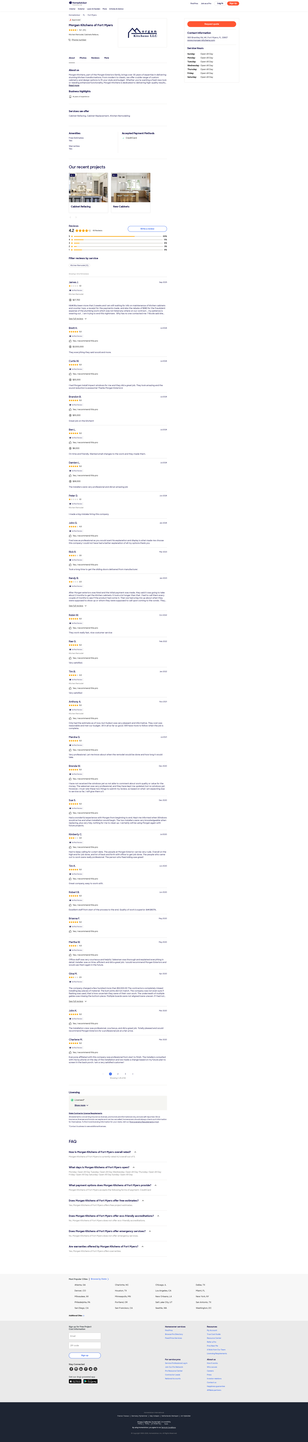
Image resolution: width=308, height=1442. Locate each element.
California (147, 1423)
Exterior (81, 9)
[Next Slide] (76, 217)
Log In (220, 3)
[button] (88, 192)
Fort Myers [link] (92, 15)
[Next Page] (132, 1073)
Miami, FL (200, 1290)
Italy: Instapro (154, 1416)
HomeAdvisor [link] (74, 15)
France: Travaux (123, 1416)
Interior (72, 9)
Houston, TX (121, 1290)
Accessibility (166, 1423)
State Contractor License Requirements (85, 1113)
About (72, 58)
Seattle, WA (161, 1308)
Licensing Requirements (217, 1353)
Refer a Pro (211, 1342)
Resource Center (214, 1338)
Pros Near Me (212, 1346)
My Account (212, 1330)
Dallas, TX (200, 1285)
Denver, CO (80, 1290)
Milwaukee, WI (82, 1296)
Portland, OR (121, 1302)
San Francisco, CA (124, 1308)
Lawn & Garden (93, 9)
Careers (210, 1371)
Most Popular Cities (78, 1279)
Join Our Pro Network (174, 1367)
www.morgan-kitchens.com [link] (201, 40)
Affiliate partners (214, 1390)
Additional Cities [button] (75, 1315)
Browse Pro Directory (174, 1334)
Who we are (212, 1367)
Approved (76, 20)
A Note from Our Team (216, 1350)
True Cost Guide (214, 1334)
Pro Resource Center (174, 1371)
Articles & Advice (116, 9)
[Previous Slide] (70, 217)
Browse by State (99, 1279)
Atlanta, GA (80, 1285)
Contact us (211, 1382)
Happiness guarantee (216, 1386)
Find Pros (169, 1330)
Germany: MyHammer (139, 1416)
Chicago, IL (160, 1285)
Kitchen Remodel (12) (79, 265)
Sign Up (233, 3)
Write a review (147, 229)
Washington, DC (204, 1308)
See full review (76, 318)
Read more (74, 85)
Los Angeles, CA (163, 1290)
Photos (83, 58)
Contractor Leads (172, 1375)
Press (209, 1375)
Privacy (140, 1423)
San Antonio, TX (203, 1302)
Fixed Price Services (173, 1338)
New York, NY (202, 1296)
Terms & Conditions (168, 1428)
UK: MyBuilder (186, 1416)
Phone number (79, 40)
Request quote (212, 24)
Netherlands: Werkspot (170, 1416)
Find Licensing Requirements (141, 1122)
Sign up (84, 1355)
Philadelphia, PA (82, 1302)
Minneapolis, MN (123, 1296)
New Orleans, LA (163, 1296)
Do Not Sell (156, 1423)
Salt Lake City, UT (163, 1302)
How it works (212, 1363)
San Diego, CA (82, 1308)
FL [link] (84, 15)
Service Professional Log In (176, 1363)
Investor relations (214, 1379)
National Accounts (173, 1379)
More (105, 9)
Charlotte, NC (122, 1285)
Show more (80, 1105)
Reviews (95, 58)
